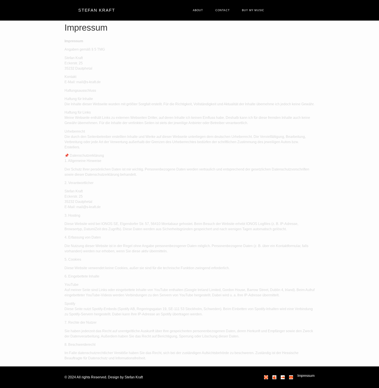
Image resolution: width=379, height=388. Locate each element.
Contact (222, 10)
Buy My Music (253, 10)
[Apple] (274, 377)
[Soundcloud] (283, 377)
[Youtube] (291, 377)
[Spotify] (266, 377)
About (198, 10)
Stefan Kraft (96, 10)
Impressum (306, 375)
